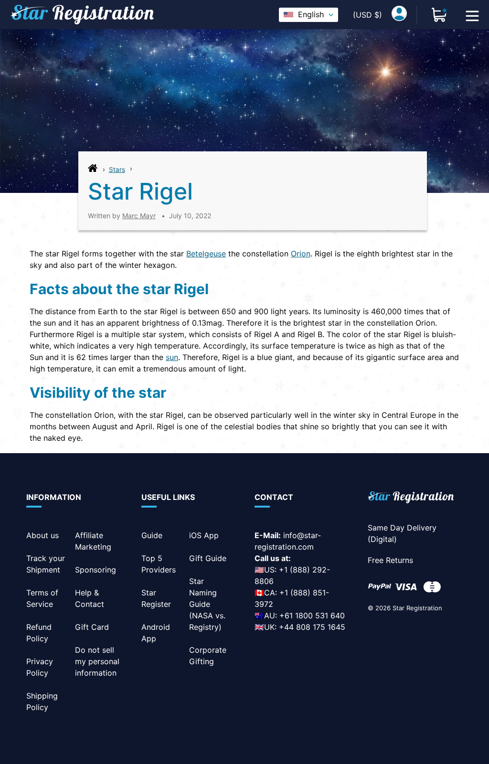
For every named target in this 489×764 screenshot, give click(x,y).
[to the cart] (439, 14)
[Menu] (472, 15)
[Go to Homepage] (92, 170)
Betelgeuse (206, 253)
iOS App (204, 535)
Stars (117, 169)
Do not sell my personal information (97, 661)
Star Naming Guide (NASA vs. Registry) (207, 604)
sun (172, 357)
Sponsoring (95, 569)
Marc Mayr (139, 216)
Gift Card (92, 627)
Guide (151, 535)
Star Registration (417, 608)
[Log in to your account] (399, 15)
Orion (300, 253)
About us (42, 535)
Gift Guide (207, 558)
